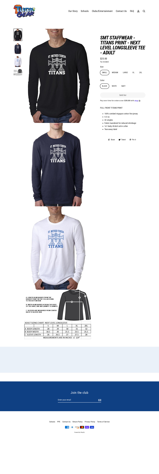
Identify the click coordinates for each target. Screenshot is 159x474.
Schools (85, 11)
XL (133, 73)
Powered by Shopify (79, 432)
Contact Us (121, 11)
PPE (58, 422)
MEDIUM (115, 73)
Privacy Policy (90, 422)
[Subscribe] (99, 400)
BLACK (104, 86)
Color (102, 80)
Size (102, 67)
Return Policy (78, 422)
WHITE (114, 86)
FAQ (132, 11)
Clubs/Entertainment (102, 11)
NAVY (123, 86)
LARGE (125, 73)
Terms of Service (103, 422)
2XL (140, 73)
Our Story (73, 11)
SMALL (104, 73)
